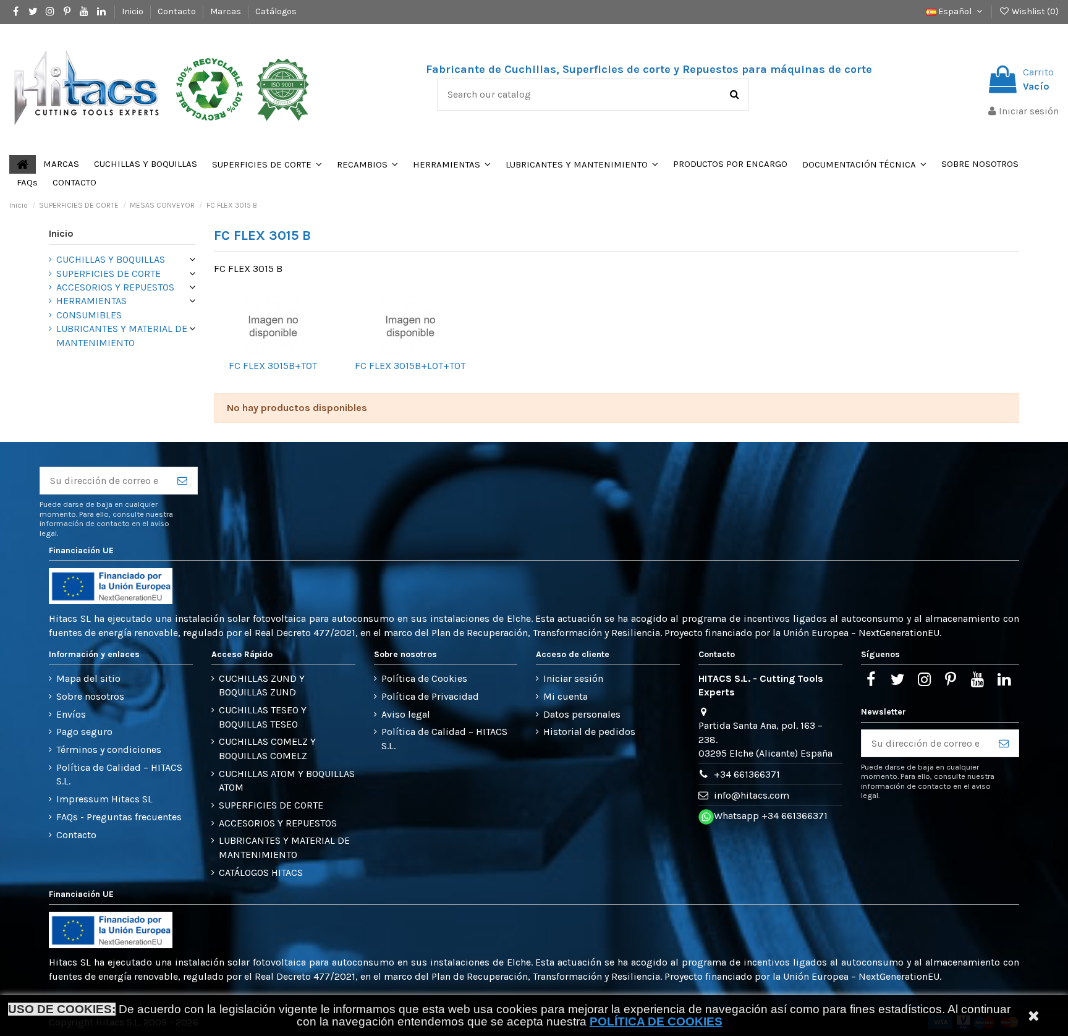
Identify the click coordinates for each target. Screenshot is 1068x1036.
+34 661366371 (747, 774)
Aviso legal (405, 714)
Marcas (226, 11)
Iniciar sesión (573, 678)
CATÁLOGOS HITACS (261, 872)
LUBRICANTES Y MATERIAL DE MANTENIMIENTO (121, 335)
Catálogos (276, 11)
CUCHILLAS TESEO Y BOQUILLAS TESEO (263, 716)
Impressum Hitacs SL (104, 799)
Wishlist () (1034, 11)
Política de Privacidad (430, 696)
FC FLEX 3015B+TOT (273, 366)
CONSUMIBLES (89, 315)
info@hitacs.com (751, 795)
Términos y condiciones (108, 749)
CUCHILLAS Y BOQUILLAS (110, 259)
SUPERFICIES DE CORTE (108, 273)
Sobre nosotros (90, 696)
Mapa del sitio (88, 678)
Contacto (178, 11)
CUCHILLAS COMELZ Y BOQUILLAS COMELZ (267, 748)
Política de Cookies (424, 678)
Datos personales (582, 714)
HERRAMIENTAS (91, 301)
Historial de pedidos (589, 731)
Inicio (133, 11)
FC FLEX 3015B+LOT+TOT (410, 366)
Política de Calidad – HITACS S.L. (119, 774)
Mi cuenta (565, 696)
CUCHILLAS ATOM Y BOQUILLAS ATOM (287, 780)
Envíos (71, 714)
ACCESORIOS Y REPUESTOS (115, 287)
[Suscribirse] (182, 480)
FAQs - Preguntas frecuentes (119, 817)
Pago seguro (84, 731)
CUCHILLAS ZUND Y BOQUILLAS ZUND (262, 685)
